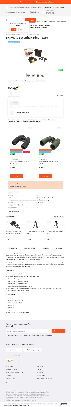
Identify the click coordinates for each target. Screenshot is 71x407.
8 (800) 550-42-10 (34, 13)
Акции (41, 25)
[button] (10, 12)
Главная (8, 34)
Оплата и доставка (31, 25)
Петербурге (34, 7)
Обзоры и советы (11, 379)
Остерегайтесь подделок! (44, 379)
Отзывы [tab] (59, 248)
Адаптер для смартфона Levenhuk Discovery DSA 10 (14, 232)
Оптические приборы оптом (14, 372)
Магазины (40, 366)
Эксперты (40, 372)
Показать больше (58, 216)
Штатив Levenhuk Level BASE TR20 (55, 232)
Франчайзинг (41, 375)
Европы (57, 7)
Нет (21, 29)
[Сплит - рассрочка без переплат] (60, 70)
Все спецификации (13, 211)
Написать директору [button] (33, 350)
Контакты (40, 369)
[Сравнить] (14, 94)
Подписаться (58, 331)
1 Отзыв (60, 95)
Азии (62, 7)
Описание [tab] (13, 248)
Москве (28, 7)
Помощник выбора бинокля (18, 186)
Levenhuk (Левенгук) (42, 200)
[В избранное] (10, 94)
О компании (9, 366)
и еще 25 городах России (44, 7)
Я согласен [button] (64, 404)
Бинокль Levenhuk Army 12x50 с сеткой (48, 162)
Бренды (47, 25)
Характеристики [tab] (29, 248)
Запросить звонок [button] (14, 350)
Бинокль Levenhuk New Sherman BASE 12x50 (19, 162)
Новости (8, 375)
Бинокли (19, 34)
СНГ (53, 7)
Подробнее (26, 405)
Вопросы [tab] (46, 248)
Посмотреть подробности (45, 2)
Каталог (13, 34)
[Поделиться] (18, 94)
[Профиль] (39, 20)
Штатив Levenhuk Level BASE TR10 (35, 232)
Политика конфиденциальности (57, 402)
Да (14, 29)
